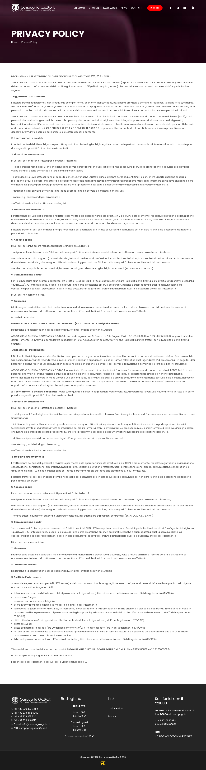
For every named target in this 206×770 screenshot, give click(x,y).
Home (15, 42)
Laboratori (110, 7)
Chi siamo (79, 7)
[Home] (33, 8)
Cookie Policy (115, 708)
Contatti (136, 7)
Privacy (112, 716)
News (124, 7)
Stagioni (94, 7)
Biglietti (154, 7)
